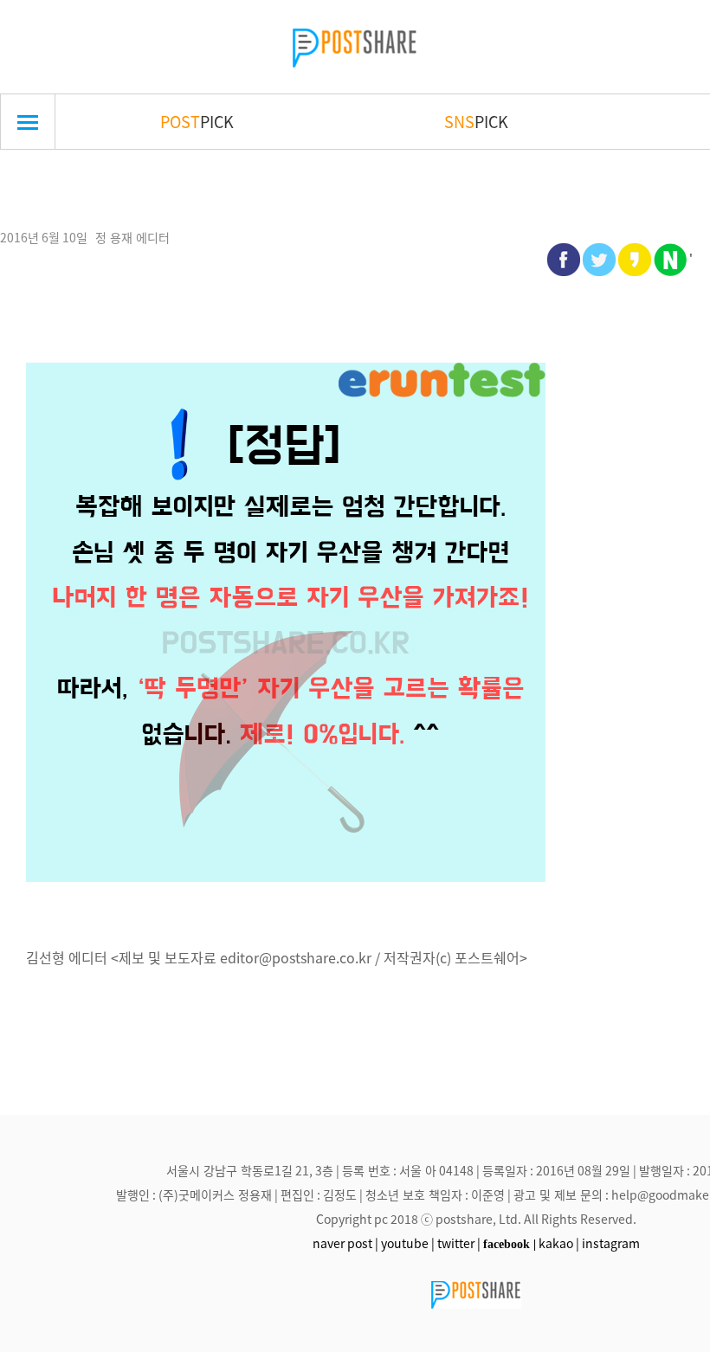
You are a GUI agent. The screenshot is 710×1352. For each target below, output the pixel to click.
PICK (197, 121)
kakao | (559, 1243)
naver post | (345, 1243)
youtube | (408, 1243)
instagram (611, 1243)
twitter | (459, 1243)
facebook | (509, 1244)
